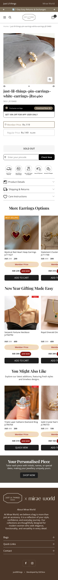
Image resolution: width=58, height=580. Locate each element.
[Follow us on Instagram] (32, 563)
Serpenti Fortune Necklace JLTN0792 (17, 333)
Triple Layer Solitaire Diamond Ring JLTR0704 (21, 423)
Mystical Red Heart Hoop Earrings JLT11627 (20, 253)
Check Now (46, 157)
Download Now (42, 108)
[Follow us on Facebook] (26, 563)
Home (6, 26)
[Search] (10, 17)
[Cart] (53, 17)
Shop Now (29, 475)
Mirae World (49, 3)
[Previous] (4, 86)
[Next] (53, 86)
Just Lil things (9, 3)
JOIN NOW (26, 271)
